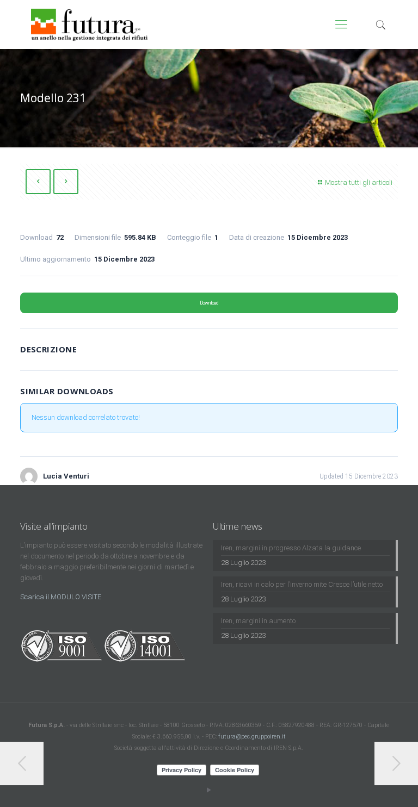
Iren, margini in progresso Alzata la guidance (291, 548)
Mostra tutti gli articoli (358, 182)
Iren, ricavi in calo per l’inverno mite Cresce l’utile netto (302, 584)
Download (209, 303)
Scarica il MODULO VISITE (60, 597)
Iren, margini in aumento (258, 621)
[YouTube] (208, 790)
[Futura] (89, 24)
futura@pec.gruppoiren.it (252, 736)
